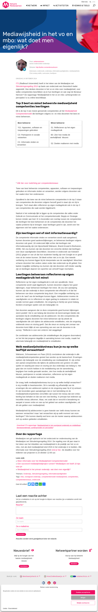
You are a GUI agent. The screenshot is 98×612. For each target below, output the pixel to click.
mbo (22, 477)
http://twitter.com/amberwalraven (47, 67)
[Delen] (44, 484)
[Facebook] (33, 484)
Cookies (5, 608)
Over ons (84, 2)
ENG (94, 2)
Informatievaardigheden (58, 474)
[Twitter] (29, 484)
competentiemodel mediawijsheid (54, 477)
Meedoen (74, 563)
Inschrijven (24, 566)
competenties (73, 477)
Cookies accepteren (83, 592)
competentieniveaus (23, 480)
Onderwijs (27, 474)
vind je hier (56, 450)
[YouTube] (49, 582)
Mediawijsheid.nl (30, 576)
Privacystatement (12, 608)
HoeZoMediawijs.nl (56, 576)
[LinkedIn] (37, 484)
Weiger (83, 597)
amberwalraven (39, 61)
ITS (17, 83)
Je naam (19, 518)
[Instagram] (54, 582)
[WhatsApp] (40, 484)
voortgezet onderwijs (33, 477)
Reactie (20, 505)
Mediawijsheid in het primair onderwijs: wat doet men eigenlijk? (44, 469)
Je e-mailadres (22, 526)
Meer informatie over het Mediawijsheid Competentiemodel (42, 461)
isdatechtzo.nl (83, 576)
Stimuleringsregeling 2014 (27, 86)
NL (90, 2)
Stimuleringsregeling (40, 474)
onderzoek (36, 480)
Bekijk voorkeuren (83, 603)
